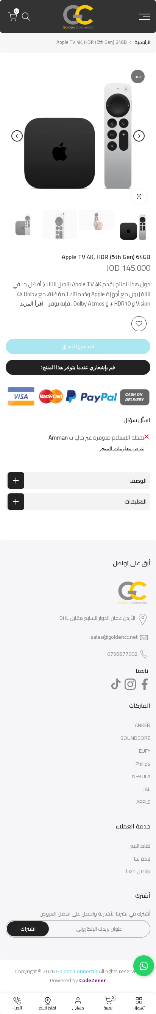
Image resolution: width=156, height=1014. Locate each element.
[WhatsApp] (143, 965)
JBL (146, 789)
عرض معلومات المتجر (121, 448)
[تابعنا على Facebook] (144, 684)
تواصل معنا (138, 871)
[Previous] (139, 136)
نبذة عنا (142, 859)
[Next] (17, 136)
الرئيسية (142, 42)
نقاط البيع (140, 846)
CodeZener (92, 980)
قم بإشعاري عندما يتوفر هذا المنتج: (78, 367)
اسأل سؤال (136, 420)
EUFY (144, 751)
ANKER (142, 725)
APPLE (143, 802)
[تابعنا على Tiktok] (116, 684)
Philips (143, 764)
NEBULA (141, 776)
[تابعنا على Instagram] (130, 684)
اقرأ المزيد (32, 303)
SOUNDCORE (135, 738)
